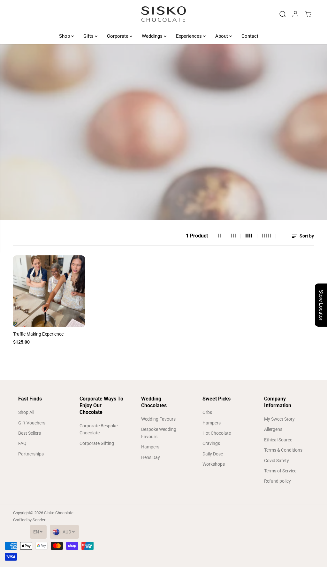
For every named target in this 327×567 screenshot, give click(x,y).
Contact (249, 36)
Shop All (26, 412)
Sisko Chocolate (58, 512)
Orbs (207, 412)
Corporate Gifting (97, 443)
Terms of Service (280, 470)
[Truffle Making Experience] (49, 291)
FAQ (22, 443)
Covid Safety (276, 460)
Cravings (211, 443)
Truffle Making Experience (38, 334)
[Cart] (308, 14)
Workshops (213, 464)
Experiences (189, 36)
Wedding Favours (158, 419)
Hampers (150, 446)
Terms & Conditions (283, 450)
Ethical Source (278, 439)
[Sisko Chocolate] (163, 14)
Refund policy (277, 481)
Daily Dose (212, 453)
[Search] (282, 14)
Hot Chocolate (216, 433)
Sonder (39, 519)
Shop (65, 36)
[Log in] (295, 14)
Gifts (89, 36)
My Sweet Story (279, 419)
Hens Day (150, 457)
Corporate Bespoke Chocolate (99, 429)
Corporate (118, 36)
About (222, 36)
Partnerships (31, 453)
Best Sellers (29, 433)
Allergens (273, 429)
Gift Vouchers (31, 422)
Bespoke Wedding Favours (158, 433)
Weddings (153, 36)
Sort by (306, 235)
